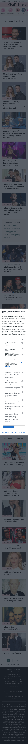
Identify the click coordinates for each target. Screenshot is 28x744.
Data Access (14, 432)
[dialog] (14, 372)
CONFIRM (8, 426)
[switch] (22, 343)
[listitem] (14, 339)
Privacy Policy (22, 432)
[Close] (24, 311)
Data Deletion (5, 432)
